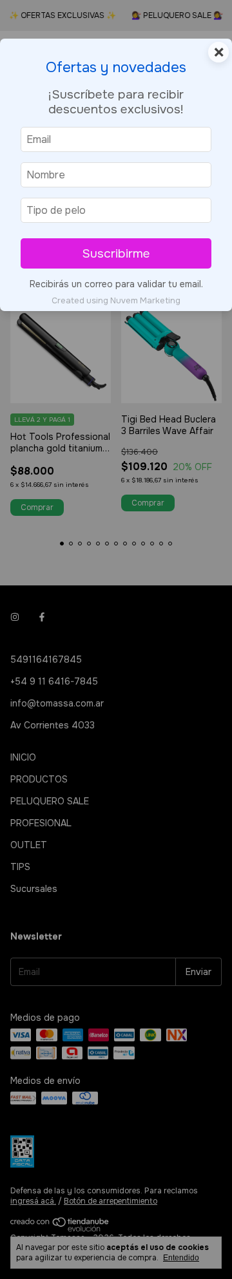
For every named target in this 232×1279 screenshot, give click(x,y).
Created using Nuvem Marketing (116, 301)
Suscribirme (116, 253)
